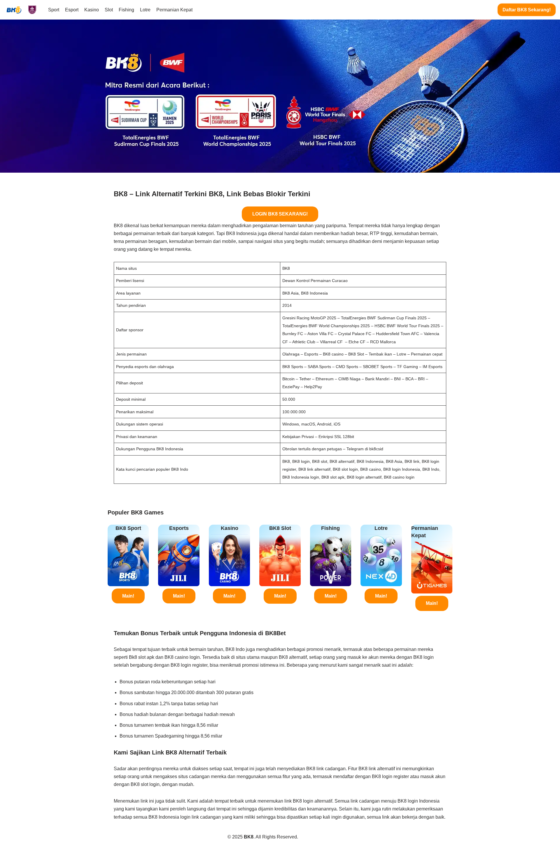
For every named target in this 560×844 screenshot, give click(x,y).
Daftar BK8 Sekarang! (527, 9)
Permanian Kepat (174, 9)
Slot (109, 9)
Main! (128, 595)
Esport (71, 9)
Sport (53, 9)
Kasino (91, 9)
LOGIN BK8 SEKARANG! (280, 213)
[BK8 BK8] (21, 10)
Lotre (145, 9)
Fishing (126, 9)
